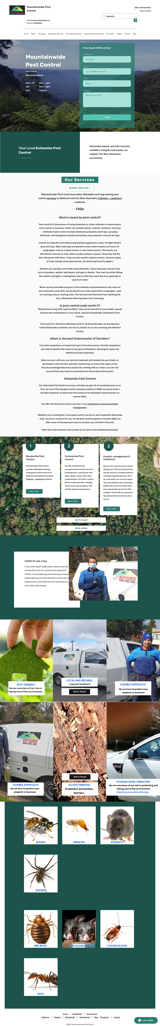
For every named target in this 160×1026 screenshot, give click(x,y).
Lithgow (57, 1017)
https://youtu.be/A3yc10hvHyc (132, 792)
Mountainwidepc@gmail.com (40, 20)
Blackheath (70, 1017)
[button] (135, 19)
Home (65, 1014)
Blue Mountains (101, 1017)
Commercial (92, 1014)
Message (87, 90)
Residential (77, 1014)
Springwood (85, 1017)
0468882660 (37, 23)
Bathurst (45, 1017)
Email (86, 66)
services (51, 198)
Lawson (117, 1017)
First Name (87, 54)
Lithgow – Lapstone (110, 198)
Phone (86, 78)
